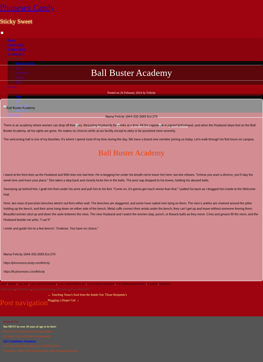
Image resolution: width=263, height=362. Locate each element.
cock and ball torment (43, 283)
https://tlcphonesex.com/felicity (24, 271)
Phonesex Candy (27, 7)
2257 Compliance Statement (19, 341)
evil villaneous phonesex (131, 283)
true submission (80, 289)
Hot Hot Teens (25, 63)
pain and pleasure (43, 289)
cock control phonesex (101, 283)
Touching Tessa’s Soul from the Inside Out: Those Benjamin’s (87, 294)
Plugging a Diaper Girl (63, 300)
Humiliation (24, 289)
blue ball (23, 283)
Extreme (153, 283)
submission (62, 289)
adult (4, 283)
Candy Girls (16, 44)
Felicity (151, 92)
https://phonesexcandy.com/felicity (26, 263)
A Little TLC (16, 54)
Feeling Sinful (17, 49)
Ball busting (8, 289)
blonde (12, 283)
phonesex (165, 283)
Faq (18, 96)
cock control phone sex (72, 283)
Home (11, 40)
